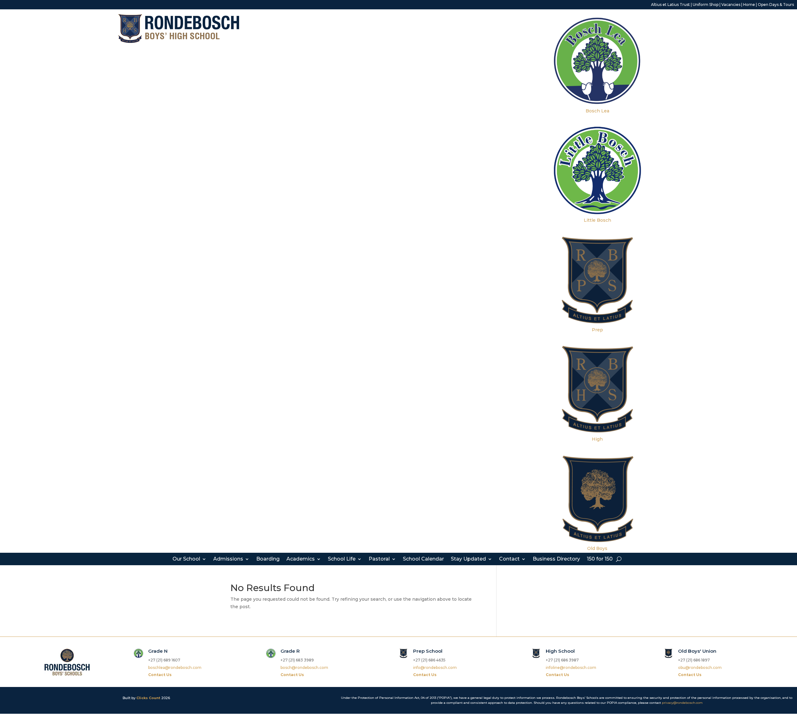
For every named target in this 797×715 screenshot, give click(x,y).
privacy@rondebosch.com (682, 703)
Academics (300, 559)
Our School (186, 559)
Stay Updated (468, 559)
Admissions (228, 559)
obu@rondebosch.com (700, 667)
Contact (509, 559)
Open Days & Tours (776, 4)
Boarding (268, 559)
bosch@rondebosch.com (304, 667)
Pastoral (379, 559)
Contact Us (160, 674)
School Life (342, 559)
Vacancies (730, 4)
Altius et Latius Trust (670, 4)
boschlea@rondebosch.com (174, 667)
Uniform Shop (706, 4)
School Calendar (423, 559)
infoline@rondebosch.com (571, 667)
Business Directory (556, 559)
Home (749, 4)
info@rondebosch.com (435, 667)
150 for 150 (600, 559)
